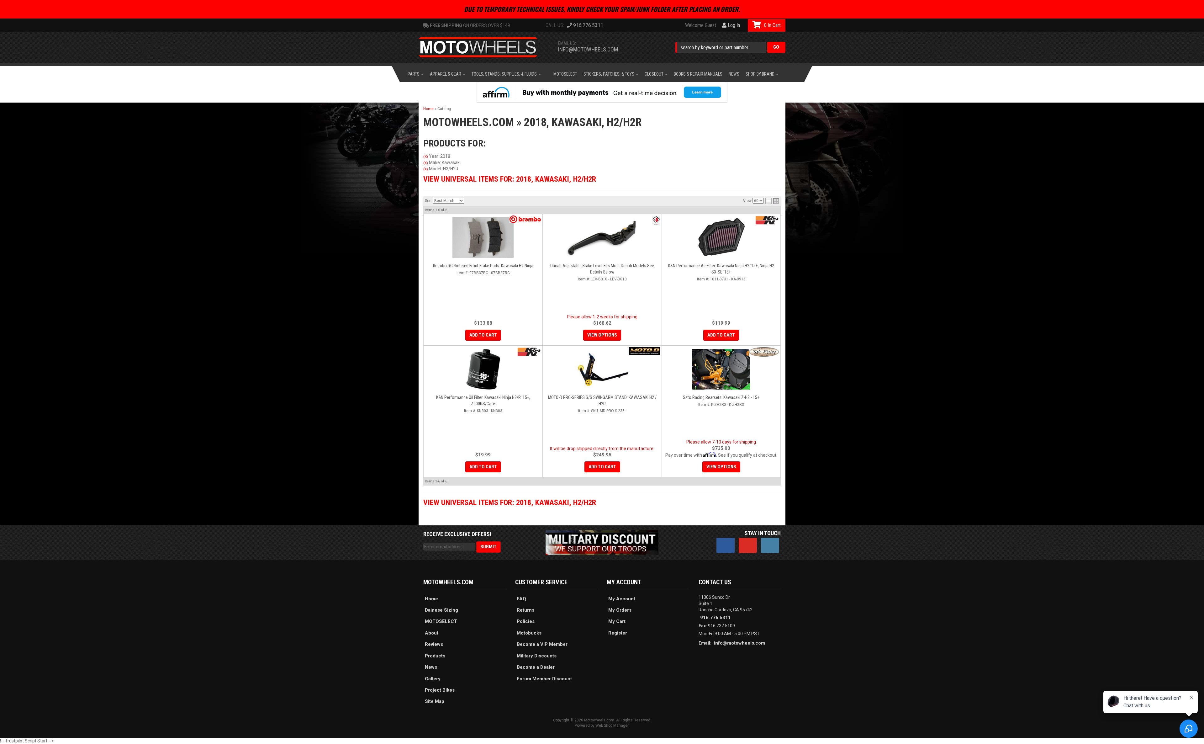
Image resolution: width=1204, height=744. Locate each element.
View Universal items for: (509, 179)
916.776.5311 (715, 617)
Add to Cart (483, 335)
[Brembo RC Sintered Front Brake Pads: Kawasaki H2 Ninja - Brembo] (525, 219)
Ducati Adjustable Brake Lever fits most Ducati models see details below (602, 268)
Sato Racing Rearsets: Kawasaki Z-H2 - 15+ (721, 397)
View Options (602, 335)
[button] (730, 47)
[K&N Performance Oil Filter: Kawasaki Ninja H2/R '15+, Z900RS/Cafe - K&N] (529, 352)
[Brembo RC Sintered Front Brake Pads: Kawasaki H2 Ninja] (483, 237)
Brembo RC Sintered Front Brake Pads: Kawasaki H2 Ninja (483, 265)
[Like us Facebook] (725, 545)
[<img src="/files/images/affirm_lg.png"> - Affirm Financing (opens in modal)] (602, 92)
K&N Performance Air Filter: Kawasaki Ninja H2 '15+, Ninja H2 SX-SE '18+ (721, 268)
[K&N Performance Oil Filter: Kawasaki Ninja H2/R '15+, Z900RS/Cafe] (483, 369)
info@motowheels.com (588, 49)
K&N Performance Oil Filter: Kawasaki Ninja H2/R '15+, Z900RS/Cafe (483, 400)
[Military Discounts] (602, 542)
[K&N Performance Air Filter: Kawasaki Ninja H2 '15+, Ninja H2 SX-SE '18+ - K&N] (767, 220)
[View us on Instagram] (770, 545)
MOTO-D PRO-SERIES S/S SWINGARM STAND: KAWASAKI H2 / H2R (602, 400)
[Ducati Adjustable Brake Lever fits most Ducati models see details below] (602, 237)
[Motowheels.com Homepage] (483, 47)
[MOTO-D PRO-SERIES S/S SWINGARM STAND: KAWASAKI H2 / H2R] (602, 369)
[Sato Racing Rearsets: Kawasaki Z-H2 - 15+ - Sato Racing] (764, 352)
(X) (425, 156)
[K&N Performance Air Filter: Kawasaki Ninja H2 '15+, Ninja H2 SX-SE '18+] (721, 237)
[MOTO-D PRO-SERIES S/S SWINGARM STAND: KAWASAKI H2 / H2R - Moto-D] (644, 351)
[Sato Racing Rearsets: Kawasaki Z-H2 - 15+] (721, 369)
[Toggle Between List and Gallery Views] (772, 201)
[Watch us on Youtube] (748, 545)
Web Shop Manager (611, 725)
